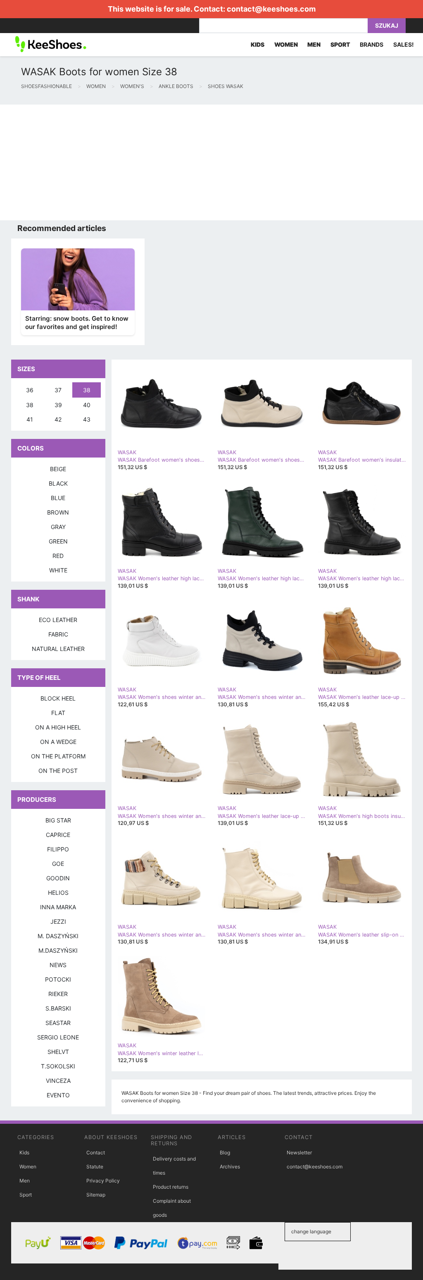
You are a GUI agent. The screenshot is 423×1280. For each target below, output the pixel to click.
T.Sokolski (58, 1066)
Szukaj (386, 25)
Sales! (403, 44)
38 (86, 389)
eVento (58, 1095)
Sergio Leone (58, 1037)
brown (58, 512)
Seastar (58, 1022)
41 (29, 419)
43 (86, 419)
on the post (58, 770)
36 (29, 389)
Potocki (58, 979)
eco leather (58, 619)
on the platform (58, 756)
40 (86, 404)
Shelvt (58, 1051)
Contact (95, 1152)
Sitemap (95, 1195)
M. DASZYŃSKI (58, 935)
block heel (58, 698)
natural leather (58, 648)
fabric (58, 634)
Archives (230, 1166)
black (58, 483)
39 (58, 404)
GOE (58, 863)
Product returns (170, 1187)
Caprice (58, 834)
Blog (225, 1152)
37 (58, 389)
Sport (25, 1195)
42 (58, 419)
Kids (24, 1152)
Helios (58, 892)
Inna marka (58, 907)
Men (24, 1181)
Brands (371, 44)
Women (27, 1166)
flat (58, 712)
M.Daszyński (58, 950)
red (58, 555)
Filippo (58, 849)
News (58, 964)
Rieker (58, 993)
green (58, 541)
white (58, 570)
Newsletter (299, 1152)
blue (58, 497)
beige (58, 468)
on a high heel (58, 727)
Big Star (58, 820)
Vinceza (58, 1080)
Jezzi (58, 921)
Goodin (58, 878)
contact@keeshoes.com (271, 9)
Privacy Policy (103, 1181)
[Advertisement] (211, 162)
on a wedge (58, 741)
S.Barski (58, 1008)
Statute (94, 1166)
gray (58, 526)
